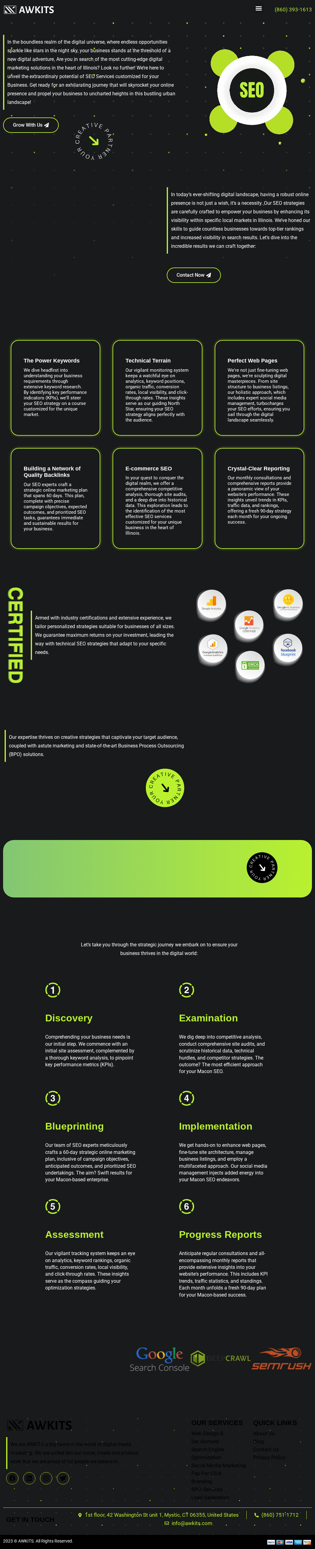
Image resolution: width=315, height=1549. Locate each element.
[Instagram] (46, 1478)
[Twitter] (63, 1478)
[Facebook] (12, 1478)
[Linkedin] (29, 1478)
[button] (259, 8)
